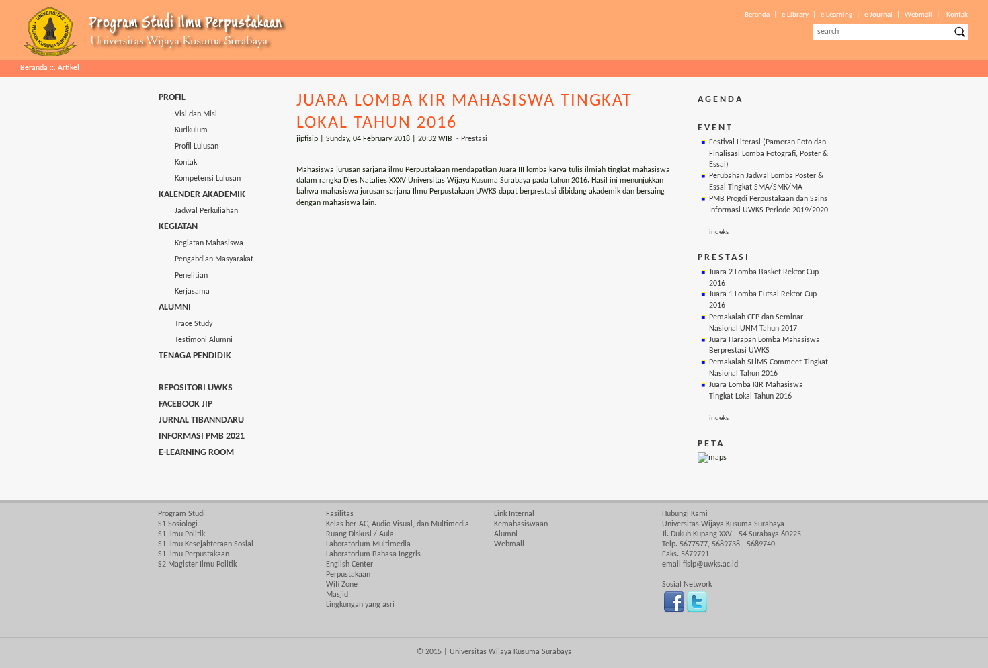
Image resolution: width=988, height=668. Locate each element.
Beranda (757, 15)
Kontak (957, 15)
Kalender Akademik (202, 195)
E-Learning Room (196, 453)
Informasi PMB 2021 (202, 436)
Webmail (918, 15)
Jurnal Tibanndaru (201, 420)
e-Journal (878, 15)
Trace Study (185, 324)
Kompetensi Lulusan (200, 179)
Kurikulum (183, 130)
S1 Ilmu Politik (181, 534)
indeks (719, 232)
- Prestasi (471, 139)
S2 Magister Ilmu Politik (197, 564)
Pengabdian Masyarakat (206, 259)
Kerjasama (184, 292)
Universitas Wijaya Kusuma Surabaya (511, 652)
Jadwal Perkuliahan (198, 211)
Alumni (175, 307)
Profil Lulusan (188, 146)
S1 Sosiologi (178, 524)
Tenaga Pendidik (195, 356)
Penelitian (183, 276)
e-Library (795, 15)
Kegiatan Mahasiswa (201, 243)
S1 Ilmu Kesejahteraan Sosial (205, 544)
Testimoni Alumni (196, 340)
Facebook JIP (185, 404)
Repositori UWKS (196, 388)
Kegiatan (178, 227)
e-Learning (836, 15)
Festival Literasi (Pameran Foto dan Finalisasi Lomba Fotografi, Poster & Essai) (768, 153)
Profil (172, 98)
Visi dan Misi (188, 114)
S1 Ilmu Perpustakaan (193, 554)
